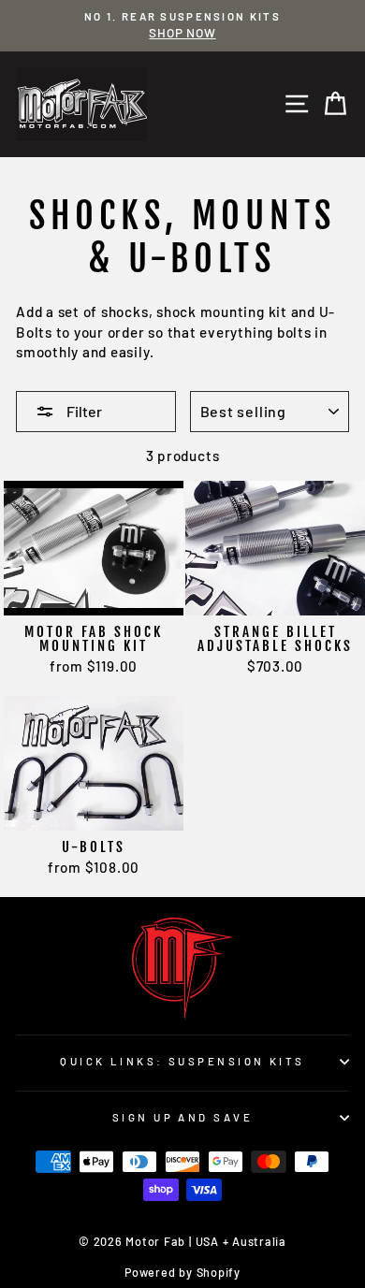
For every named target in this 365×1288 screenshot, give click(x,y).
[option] (182, 25)
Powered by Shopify (182, 1272)
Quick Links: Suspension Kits (182, 1061)
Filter (83, 411)
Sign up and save (182, 1117)
